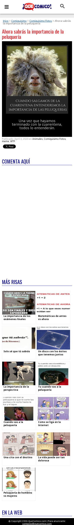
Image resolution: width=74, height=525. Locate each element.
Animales (37, 139)
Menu (6, 7)
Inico (5, 21)
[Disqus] (37, 219)
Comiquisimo (19, 21)
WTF (12, 141)
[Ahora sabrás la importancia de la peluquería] (37, 112)
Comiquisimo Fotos (40, 21)
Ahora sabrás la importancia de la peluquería (33, 33)
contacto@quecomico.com (37, 523)
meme (5, 141)
